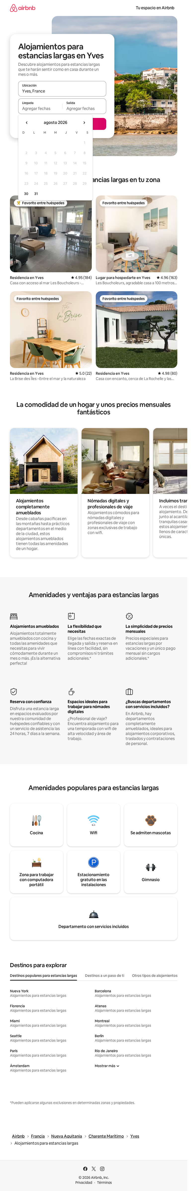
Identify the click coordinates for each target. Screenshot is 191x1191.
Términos (104, 1182)
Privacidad (83, 1182)
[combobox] (62, 91)
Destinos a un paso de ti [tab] (104, 975)
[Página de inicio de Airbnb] (22, 8)
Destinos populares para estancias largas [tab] (43, 975)
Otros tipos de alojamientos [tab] (155, 975)
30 (26, 193)
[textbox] (40, 108)
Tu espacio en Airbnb (155, 7)
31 (36, 193)
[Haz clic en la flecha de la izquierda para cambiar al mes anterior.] (26, 122)
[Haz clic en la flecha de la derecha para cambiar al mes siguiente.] (84, 122)
